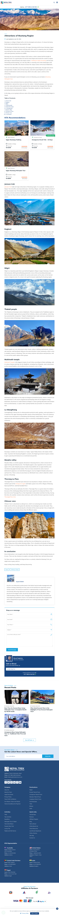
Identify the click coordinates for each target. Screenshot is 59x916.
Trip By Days (32, 814)
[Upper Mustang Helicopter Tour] (16, 158)
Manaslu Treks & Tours (35, 797)
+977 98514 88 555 (31, 7)
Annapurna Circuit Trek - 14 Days (42, 140)
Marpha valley (9, 109)
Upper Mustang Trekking (13, 140)
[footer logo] (14, 769)
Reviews (31, 817)
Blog (30, 821)
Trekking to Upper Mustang (38, 60)
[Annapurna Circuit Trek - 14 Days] (42, 128)
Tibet (30, 803)
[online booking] (22, 900)
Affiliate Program (33, 819)
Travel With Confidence (10, 799)
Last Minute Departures (35, 831)
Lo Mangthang (9, 108)
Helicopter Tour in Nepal (10, 821)
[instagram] (11, 782)
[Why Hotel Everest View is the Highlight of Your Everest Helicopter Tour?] (42, 697)
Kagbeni (7, 102)
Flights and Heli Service (10, 831)
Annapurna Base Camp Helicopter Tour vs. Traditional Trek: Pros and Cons (15, 733)
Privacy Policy (7, 797)
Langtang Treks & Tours (35, 799)
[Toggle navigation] (56, 3)
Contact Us (32, 837)
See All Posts (28, 740)
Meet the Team (8, 792)
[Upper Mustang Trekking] (16, 128)
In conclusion (9, 114)
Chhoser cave (9, 112)
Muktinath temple (10, 106)
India (30, 808)
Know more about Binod (12, 665)
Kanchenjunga (33, 801)
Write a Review (33, 833)
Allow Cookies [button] (34, 913)
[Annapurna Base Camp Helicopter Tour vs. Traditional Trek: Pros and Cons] (16, 721)
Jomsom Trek (7, 187)
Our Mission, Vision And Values (12, 801)
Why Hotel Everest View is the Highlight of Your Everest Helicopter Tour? (41, 709)
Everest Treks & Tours (34, 792)
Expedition (7, 819)
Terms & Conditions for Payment (12, 803)
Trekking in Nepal (14, 569)
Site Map (31, 835)
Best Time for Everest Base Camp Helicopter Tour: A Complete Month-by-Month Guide (15, 709)
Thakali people (9, 105)
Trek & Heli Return (8, 824)
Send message (12, 649)
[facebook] (5, 782)
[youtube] (20, 782)
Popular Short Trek (9, 826)
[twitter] (8, 782)
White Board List (33, 826)
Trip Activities (7, 817)
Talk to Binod (32, 824)
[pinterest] (17, 782)
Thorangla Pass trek (10, 497)
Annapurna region (20, 483)
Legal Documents (8, 794)
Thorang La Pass (9, 111)
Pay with (35, 901)
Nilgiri (7, 103)
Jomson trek (8, 100)
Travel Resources (33, 828)
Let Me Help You (11, 669)
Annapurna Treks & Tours (35, 794)
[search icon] (54, 3)
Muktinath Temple (9, 362)
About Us (6, 789)
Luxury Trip (7, 828)
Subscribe (48, 756)
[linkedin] (14, 782)
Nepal (6, 569)
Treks (5, 814)
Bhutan (31, 806)
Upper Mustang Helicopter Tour (15, 170)
